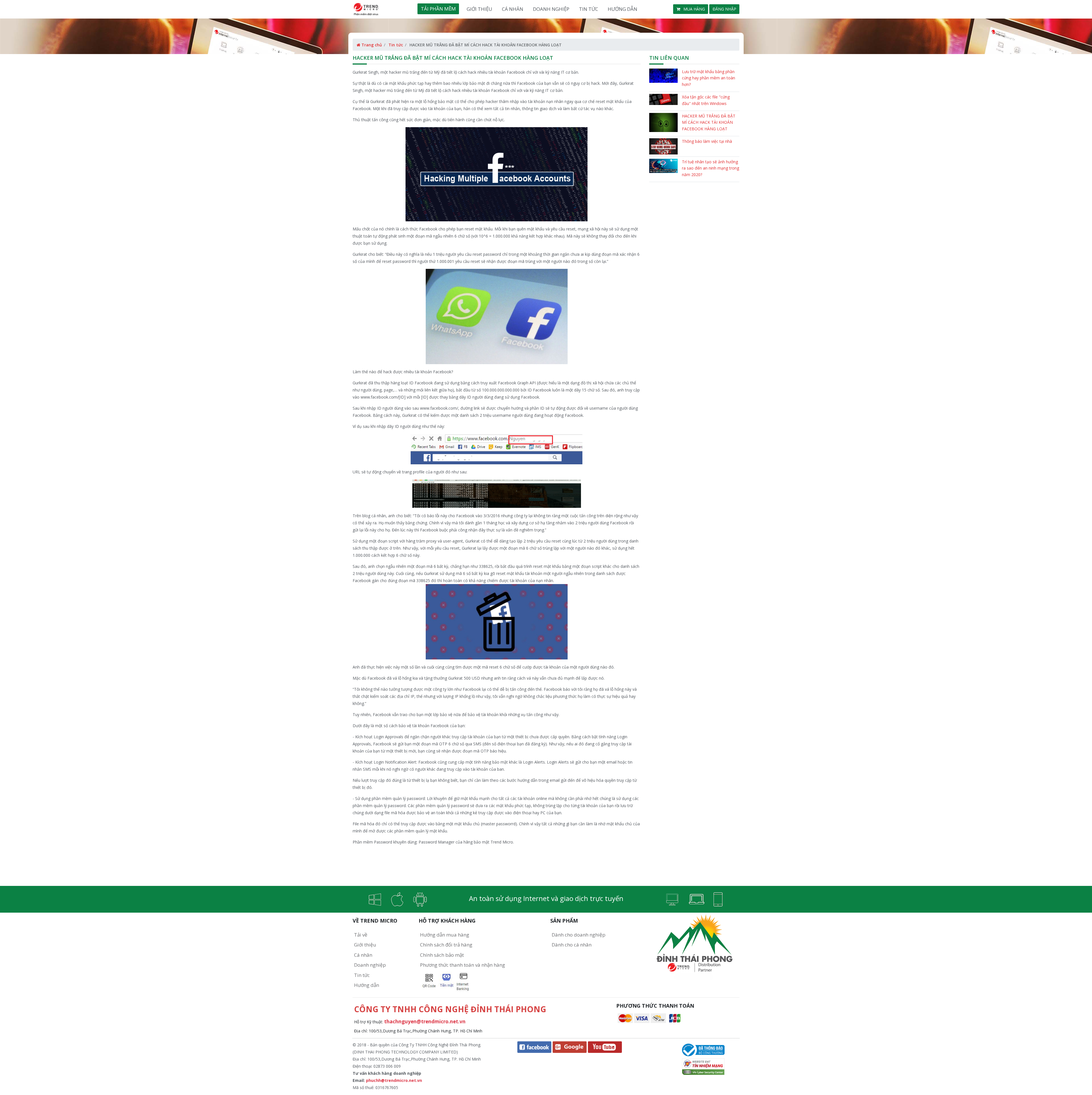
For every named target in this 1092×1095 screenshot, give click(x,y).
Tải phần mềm (438, 8)
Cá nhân (512, 9)
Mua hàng (693, 9)
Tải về (360, 934)
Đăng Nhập (724, 9)
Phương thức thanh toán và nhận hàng (462, 965)
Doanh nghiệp (551, 9)
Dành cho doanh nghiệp (578, 934)
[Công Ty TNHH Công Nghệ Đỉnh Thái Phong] (703, 1049)
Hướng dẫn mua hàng (444, 934)
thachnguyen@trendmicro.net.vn (425, 1021)
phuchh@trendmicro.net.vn (394, 1080)
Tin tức (588, 9)
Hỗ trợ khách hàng (447, 920)
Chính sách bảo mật (442, 955)
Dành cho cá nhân (572, 944)
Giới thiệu (479, 9)
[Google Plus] (570, 1046)
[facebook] (534, 1046)
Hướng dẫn (622, 9)
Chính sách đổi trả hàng (446, 944)
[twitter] (605, 1046)
